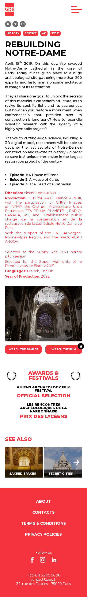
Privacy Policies (43, 534)
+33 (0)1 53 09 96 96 (43, 575)
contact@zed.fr (43, 580)
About (43, 501)
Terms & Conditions (43, 523)
